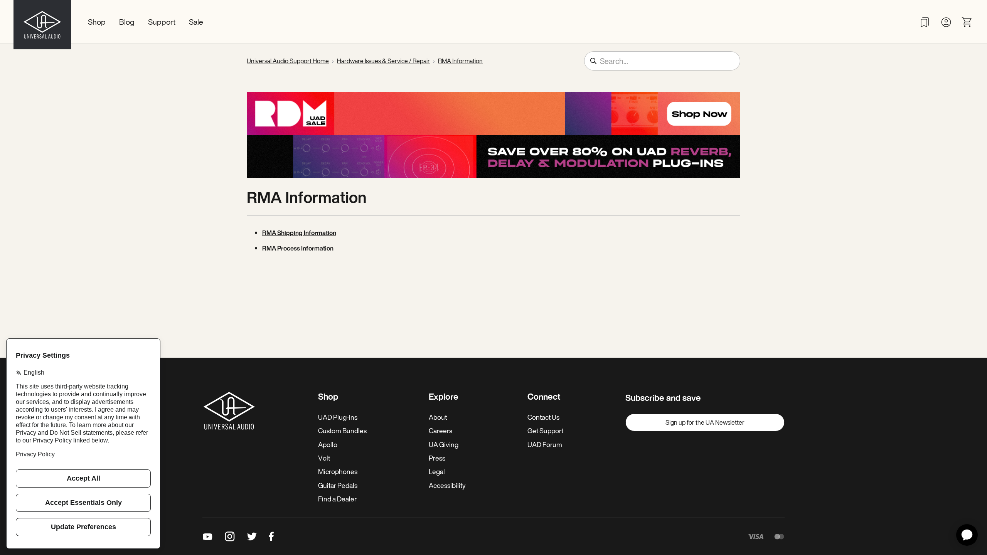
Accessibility (447, 485)
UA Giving (443, 444)
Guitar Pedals (337, 485)
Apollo (327, 444)
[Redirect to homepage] (42, 22)
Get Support (545, 431)
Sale (196, 21)
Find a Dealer (337, 499)
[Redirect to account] (946, 22)
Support (161, 21)
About (438, 417)
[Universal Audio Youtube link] (207, 536)
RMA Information (460, 61)
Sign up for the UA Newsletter (704, 422)
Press (437, 458)
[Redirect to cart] (967, 22)
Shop (97, 21)
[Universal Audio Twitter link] (252, 536)
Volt (324, 458)
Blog (127, 21)
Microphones (337, 471)
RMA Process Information (297, 248)
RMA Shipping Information (299, 232)
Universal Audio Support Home (288, 61)
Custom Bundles (342, 431)
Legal (437, 471)
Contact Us (543, 417)
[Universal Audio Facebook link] (271, 536)
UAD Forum (544, 444)
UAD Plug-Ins (337, 417)
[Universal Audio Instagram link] (230, 536)
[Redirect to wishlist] (924, 22)
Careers (440, 431)
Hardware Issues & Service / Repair (383, 61)
